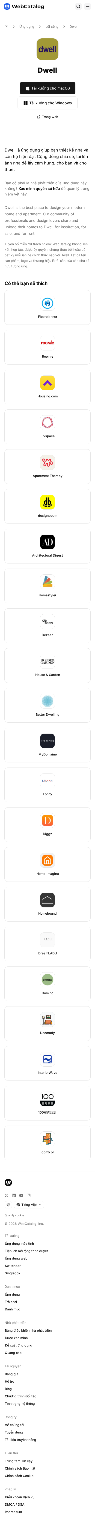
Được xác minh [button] (16, 1338)
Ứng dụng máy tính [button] (19, 1243)
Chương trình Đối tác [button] (20, 1396)
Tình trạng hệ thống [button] (20, 1403)
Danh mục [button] (12, 1309)
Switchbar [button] (13, 1266)
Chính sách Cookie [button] (19, 1476)
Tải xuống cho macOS (50, 88)
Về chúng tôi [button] (14, 1425)
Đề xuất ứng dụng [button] (18, 1345)
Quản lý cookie (14, 1215)
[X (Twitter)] (6, 1195)
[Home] (6, 26)
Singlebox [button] (12, 1273)
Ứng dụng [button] (12, 1294)
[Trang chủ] (24, 6)
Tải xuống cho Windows (50, 103)
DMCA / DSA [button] (14, 1504)
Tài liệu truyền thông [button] (20, 1440)
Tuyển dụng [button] (14, 1432)
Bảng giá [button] (11, 1374)
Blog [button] (8, 1389)
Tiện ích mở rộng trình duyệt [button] (26, 1251)
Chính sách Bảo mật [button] (20, 1468)
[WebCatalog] (8, 1182)
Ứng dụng (26, 26)
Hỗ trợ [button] (9, 1381)
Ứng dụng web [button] (16, 1258)
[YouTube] (21, 1195)
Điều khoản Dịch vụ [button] (19, 1497)
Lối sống (52, 26)
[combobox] (29, 1204)
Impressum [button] (13, 1512)
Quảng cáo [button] (13, 1353)
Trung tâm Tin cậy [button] (19, 1461)
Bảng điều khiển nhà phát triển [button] (28, 1330)
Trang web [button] (50, 117)
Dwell (74, 26)
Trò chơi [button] (11, 1302)
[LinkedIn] (14, 1195)
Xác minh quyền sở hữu (39, 188)
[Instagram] (28, 1195)
